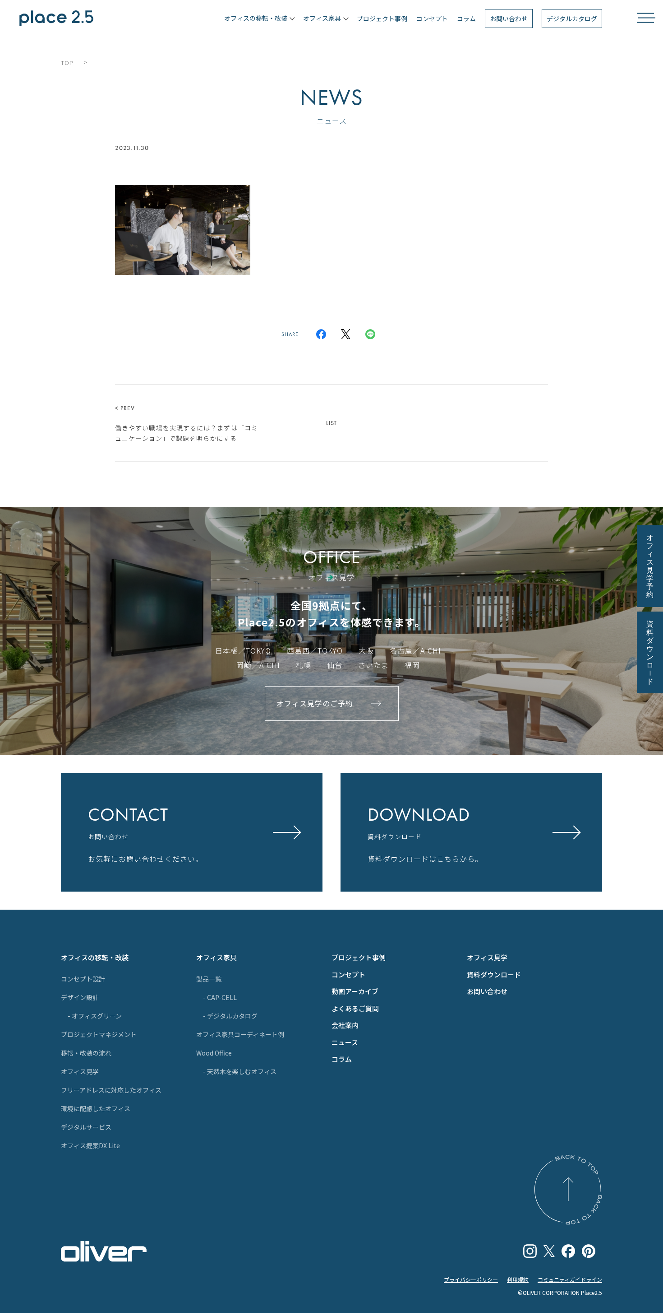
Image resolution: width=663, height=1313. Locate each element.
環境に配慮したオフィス (95, 1108)
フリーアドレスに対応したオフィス (111, 1089)
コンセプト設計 (83, 978)
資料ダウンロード (494, 974)
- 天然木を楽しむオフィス (239, 1071)
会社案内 (345, 1025)
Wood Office (214, 1052)
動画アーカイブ (355, 991)
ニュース (345, 1042)
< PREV (186, 423)
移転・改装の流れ (86, 1052)
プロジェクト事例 (382, 18)
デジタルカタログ (572, 18)
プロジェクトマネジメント (99, 1034)
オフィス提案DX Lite (90, 1145)
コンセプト (432, 18)
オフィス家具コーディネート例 (240, 1034)
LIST (331, 423)
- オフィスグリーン (95, 1015)
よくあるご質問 (355, 1008)
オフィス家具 (216, 957)
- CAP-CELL (220, 997)
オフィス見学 (80, 1071)
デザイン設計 (80, 997)
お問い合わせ (509, 18)
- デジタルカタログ (230, 1015)
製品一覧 (208, 978)
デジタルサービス (86, 1126)
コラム (466, 18)
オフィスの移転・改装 (95, 957)
